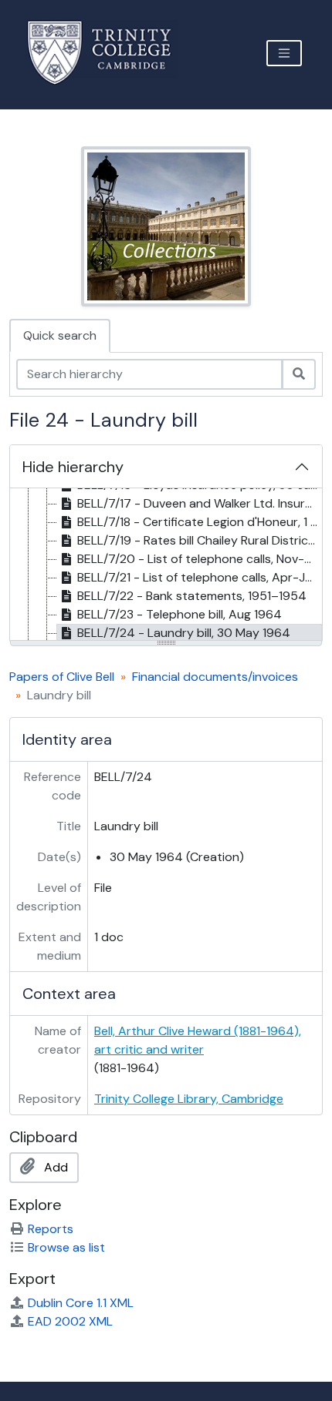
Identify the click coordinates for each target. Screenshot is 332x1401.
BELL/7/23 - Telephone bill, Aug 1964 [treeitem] (179, 614)
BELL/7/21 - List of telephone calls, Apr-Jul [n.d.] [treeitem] (199, 577)
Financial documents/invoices (215, 677)
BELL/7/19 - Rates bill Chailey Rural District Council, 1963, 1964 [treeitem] (199, 540)
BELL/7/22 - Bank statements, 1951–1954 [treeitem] (192, 596)
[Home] (108, 53)
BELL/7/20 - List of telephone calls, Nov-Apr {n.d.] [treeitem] (199, 559)
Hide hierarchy (73, 467)
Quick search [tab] (60, 335)
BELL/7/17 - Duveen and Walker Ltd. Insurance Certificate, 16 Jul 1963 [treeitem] (199, 503)
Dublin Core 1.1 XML (81, 1303)
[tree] (166, 565)
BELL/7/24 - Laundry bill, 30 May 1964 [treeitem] (183, 633)
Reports (50, 1229)
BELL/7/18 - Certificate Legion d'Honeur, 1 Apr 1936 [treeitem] (199, 522)
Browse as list (66, 1247)
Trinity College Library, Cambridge (188, 1099)
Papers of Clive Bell (61, 677)
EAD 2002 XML (70, 1321)
